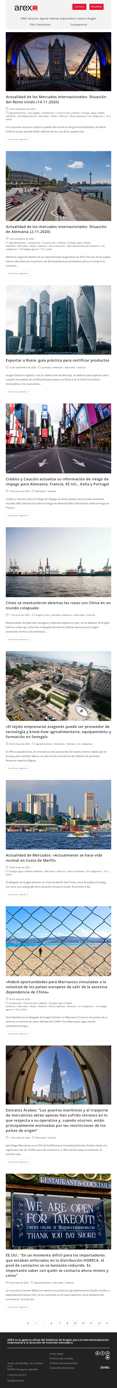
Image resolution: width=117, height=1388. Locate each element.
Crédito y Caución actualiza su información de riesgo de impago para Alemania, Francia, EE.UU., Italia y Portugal (57, 481)
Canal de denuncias (62, 1368)
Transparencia (78, 24)
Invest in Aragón (86, 18)
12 (99, 1323)
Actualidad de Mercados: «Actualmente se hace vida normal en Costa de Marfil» (54, 858)
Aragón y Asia (42, 615)
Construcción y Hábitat (68, 112)
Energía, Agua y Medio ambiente (26, 871)
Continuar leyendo (19, 138)
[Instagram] (107, 1353)
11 (91, 1323)
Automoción (48, 112)
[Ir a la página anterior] (28, 1323)
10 (83, 1323)
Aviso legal (56, 1354)
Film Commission (40, 24)
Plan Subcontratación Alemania (83, 246)
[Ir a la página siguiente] (107, 1323)
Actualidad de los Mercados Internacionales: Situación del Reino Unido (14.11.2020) (56, 99)
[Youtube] (107, 1357)
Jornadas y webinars (52, 367)
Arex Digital (34, 112)
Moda (54, 116)
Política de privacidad (63, 1363)
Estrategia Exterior (27, 116)
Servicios (33, 18)
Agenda (43, 18)
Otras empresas (78, 116)
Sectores (71, 1006)
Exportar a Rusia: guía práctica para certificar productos (57, 360)
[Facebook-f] (102, 1353)
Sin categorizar (96, 116)
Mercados (44, 116)
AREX (24, 18)
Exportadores (68, 18)
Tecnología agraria (29, 249)
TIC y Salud (46, 249)
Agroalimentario (17, 112)
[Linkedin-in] (97, 1353)
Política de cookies (61, 1358)
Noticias (54, 18)
